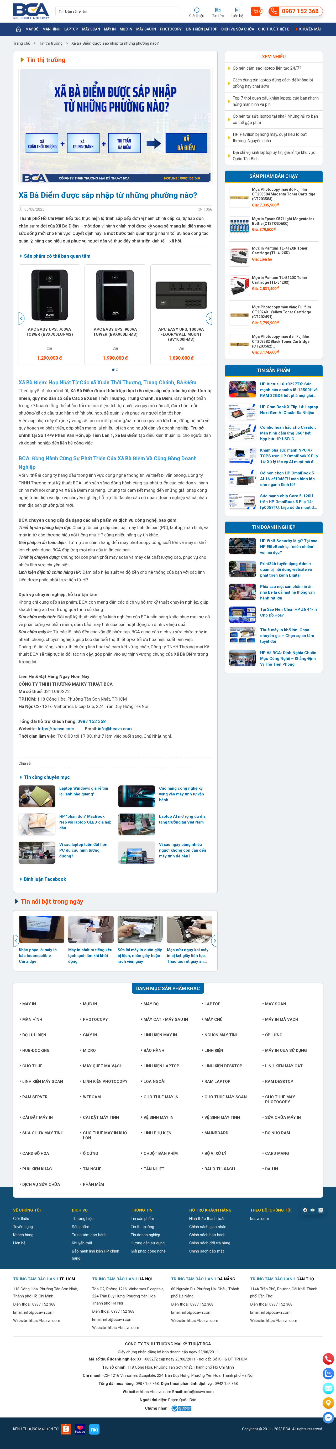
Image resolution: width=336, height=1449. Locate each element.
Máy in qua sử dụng (286, 1050)
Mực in (126, 29)
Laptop (71, 29)
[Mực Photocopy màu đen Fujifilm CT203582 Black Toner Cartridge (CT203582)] (239, 344)
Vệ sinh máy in (159, 1117)
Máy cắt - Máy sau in (166, 1019)
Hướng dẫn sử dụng (148, 1243)
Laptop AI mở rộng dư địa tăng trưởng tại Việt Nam (182, 819)
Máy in (110, 29)
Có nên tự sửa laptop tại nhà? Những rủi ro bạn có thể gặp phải (275, 119)
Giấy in (90, 1035)
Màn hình (51, 29)
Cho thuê (32, 1066)
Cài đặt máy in (37, 1117)
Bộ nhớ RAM (277, 1133)
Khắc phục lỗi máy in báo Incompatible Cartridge (38, 956)
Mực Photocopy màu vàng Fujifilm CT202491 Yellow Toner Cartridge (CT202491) (281, 312)
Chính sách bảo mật (206, 1251)
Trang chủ (22, 43)
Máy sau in (146, 29)
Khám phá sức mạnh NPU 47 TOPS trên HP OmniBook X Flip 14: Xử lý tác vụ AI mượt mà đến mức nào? (289, 456)
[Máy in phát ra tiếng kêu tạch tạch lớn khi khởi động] (91, 929)
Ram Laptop (217, 1081)
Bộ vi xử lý (215, 1153)
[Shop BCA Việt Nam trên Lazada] (80, 1429)
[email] (328, 1388)
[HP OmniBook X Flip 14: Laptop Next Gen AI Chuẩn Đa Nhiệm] (242, 412)
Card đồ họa (35, 1153)
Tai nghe (92, 1169)
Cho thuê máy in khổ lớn (105, 1135)
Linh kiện (213, 1050)
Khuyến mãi (309, 29)
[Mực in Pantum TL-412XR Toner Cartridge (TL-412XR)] (239, 256)
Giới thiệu (21, 1218)
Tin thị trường (50, 43)
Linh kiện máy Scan (42, 1081)
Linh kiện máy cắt (284, 1066)
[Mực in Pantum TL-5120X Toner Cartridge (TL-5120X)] (239, 285)
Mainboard (216, 1133)
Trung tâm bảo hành (89, 1235)
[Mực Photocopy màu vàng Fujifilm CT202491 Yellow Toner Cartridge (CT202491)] (239, 315)
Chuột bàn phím (161, 1153)
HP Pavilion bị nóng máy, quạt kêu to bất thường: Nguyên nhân (270, 137)
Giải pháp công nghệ (148, 1251)
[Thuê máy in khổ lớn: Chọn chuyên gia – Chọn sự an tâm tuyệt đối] (242, 635)
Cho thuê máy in (161, 1097)
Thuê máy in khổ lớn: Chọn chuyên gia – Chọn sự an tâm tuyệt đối (287, 636)
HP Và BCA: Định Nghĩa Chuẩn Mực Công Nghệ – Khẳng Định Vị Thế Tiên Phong (288, 658)
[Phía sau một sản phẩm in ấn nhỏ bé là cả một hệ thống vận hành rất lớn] (242, 592)
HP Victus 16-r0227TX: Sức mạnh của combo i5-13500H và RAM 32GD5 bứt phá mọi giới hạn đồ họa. (289, 390)
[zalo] (328, 1373)
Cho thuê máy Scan (225, 1097)
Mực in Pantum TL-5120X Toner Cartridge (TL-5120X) (279, 280)
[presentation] (22, 318)
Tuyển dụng (23, 1226)
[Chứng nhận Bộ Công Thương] (181, 1408)
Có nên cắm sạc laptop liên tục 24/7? (267, 68)
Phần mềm (93, 1184)
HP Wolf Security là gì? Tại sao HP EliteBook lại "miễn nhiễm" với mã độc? (288, 547)
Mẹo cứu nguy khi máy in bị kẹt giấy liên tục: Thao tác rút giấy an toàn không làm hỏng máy (187, 956)
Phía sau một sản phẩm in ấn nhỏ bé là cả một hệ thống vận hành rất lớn (287, 592)
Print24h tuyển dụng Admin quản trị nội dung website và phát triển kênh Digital (286, 569)
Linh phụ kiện (157, 1133)
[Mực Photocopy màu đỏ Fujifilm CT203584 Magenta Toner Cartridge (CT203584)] (239, 197)
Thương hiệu (82, 1218)
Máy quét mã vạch (103, 1066)
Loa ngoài (154, 1081)
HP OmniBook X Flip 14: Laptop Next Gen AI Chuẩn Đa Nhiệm (289, 410)
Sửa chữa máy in (283, 1117)
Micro (89, 1050)
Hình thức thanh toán (207, 1218)
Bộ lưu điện (34, 1035)
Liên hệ (19, 1243)
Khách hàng (23, 1235)
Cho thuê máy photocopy (280, 1099)
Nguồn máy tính (221, 1035)
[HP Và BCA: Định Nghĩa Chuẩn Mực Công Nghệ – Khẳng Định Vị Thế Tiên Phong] (242, 658)
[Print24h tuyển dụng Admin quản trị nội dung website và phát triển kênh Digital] (242, 569)
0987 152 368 (91, 721)
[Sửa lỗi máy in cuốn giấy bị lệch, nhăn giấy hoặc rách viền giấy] (140, 929)
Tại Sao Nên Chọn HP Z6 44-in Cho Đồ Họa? (288, 612)
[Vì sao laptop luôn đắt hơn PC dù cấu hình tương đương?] (37, 852)
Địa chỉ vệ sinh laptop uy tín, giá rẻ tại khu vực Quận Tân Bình (274, 155)
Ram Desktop (279, 1081)
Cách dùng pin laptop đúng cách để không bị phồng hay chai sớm (273, 83)
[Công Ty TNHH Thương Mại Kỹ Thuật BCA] (31, 11)
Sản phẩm (80, 1226)
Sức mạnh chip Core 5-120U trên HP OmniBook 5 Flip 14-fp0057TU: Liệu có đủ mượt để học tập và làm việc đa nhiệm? (288, 502)
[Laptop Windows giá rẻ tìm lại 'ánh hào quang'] (37, 796)
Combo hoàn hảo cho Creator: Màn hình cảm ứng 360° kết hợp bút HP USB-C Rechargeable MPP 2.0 (288, 433)
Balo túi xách (219, 1169)
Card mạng (277, 1153)
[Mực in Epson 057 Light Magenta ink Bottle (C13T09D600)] (239, 226)
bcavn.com (259, 1218)
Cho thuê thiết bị (274, 29)
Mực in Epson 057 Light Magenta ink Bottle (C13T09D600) (283, 221)
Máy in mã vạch (281, 1019)
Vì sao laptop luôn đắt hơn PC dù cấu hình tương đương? (83, 850)
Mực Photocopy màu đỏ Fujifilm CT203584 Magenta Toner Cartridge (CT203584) (283, 194)
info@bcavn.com (115, 728)
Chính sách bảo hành (207, 1235)
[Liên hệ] (328, 1403)
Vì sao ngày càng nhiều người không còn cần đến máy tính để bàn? (182, 850)
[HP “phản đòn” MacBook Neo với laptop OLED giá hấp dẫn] (37, 824)
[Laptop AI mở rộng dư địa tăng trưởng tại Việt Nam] (136, 824)
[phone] (328, 1359)
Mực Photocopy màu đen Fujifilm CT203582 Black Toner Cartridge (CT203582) (280, 341)
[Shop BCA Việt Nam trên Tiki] (94, 1429)
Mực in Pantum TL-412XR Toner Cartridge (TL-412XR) (280, 250)
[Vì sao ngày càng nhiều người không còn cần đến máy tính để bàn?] (136, 852)
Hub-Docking (36, 1050)
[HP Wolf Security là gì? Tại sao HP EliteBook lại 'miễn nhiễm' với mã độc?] (242, 546)
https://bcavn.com (56, 728)
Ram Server (35, 1097)
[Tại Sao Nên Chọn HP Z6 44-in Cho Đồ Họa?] (242, 615)
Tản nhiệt (154, 1169)
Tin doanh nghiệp (145, 1235)
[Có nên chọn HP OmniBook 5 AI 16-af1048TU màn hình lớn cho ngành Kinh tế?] (242, 478)
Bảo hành (154, 1050)
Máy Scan (91, 29)
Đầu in (271, 1169)
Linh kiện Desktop (223, 1066)
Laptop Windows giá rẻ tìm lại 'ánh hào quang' (83, 791)
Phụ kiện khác (37, 1169)
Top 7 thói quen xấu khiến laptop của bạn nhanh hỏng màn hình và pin (276, 101)
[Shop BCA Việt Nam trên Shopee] (66, 1429)
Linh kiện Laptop (201, 29)
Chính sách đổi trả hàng (209, 1243)
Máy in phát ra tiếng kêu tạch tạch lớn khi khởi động (90, 956)
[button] (113, 370)
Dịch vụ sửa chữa (237, 29)
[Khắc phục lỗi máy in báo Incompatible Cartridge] (41, 929)
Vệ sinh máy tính (222, 1117)
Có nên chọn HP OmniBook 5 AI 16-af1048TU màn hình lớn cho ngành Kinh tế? (287, 479)
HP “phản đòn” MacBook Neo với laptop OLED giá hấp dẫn (85, 822)
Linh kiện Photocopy (105, 1081)
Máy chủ (213, 1019)
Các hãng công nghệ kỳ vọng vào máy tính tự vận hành (181, 794)
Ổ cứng (90, 1153)
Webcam (92, 1097)
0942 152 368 (226, 1383)
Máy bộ (32, 29)
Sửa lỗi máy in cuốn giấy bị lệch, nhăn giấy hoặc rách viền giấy (140, 956)
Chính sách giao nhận (207, 1226)
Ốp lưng (273, 1035)
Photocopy (171, 29)
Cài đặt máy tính (101, 1117)
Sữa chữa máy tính (43, 1133)
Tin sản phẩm (142, 1218)
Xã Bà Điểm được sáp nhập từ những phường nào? (115, 43)
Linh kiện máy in (160, 1035)
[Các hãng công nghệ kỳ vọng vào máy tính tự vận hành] (136, 796)
